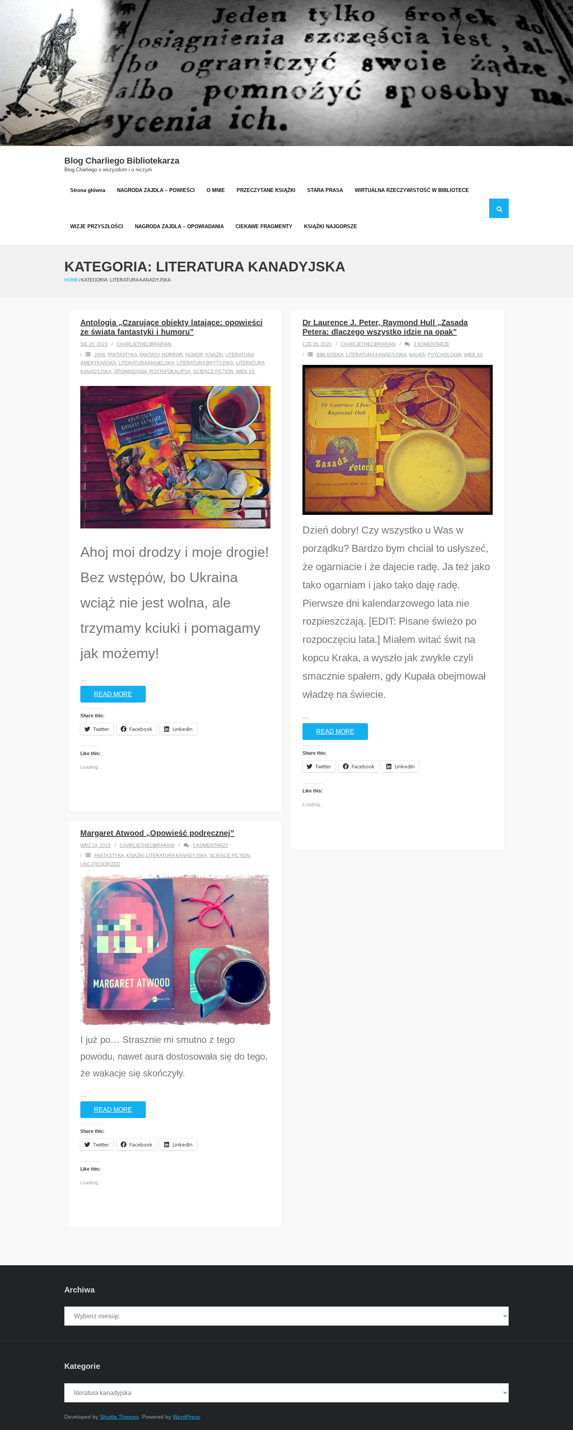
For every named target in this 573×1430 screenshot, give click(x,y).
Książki (214, 355)
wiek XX (245, 371)
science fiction (213, 371)
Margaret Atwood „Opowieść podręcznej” (157, 833)
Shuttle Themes (119, 1417)
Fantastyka (122, 355)
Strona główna (87, 190)
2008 (99, 355)
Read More (113, 694)
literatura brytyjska (205, 363)
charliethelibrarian (144, 344)
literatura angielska (146, 363)
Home (71, 280)
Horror (172, 355)
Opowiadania (130, 371)
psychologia (445, 355)
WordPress (186, 1417)
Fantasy (149, 355)
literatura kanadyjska (376, 355)
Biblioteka (330, 355)
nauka (417, 355)
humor (194, 355)
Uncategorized (100, 864)
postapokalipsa (170, 371)
